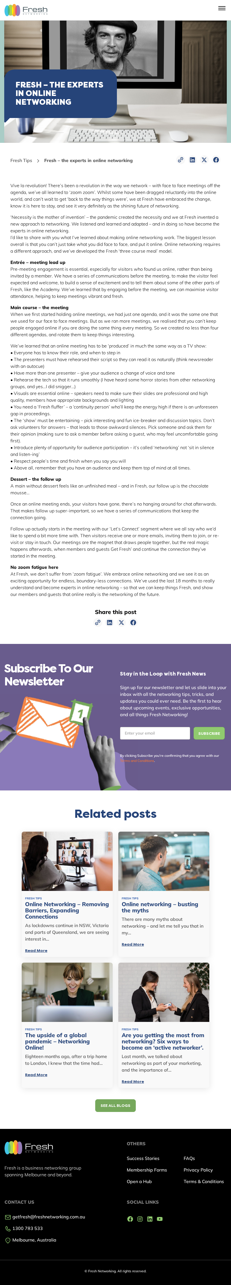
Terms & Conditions (204, 1181)
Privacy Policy (198, 1170)
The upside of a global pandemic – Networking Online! (57, 1041)
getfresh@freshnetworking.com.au (48, 1217)
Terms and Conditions (137, 761)
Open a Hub (139, 1181)
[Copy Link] (180, 159)
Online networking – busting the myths (160, 907)
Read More (36, 950)
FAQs (189, 1158)
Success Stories (143, 1158)
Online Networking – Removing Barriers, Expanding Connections (67, 910)
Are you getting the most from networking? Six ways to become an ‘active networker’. (163, 1041)
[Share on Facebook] (216, 159)
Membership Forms (147, 1170)
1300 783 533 (27, 1228)
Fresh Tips (21, 160)
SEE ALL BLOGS (115, 1105)
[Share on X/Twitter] (204, 159)
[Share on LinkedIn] (192, 159)
